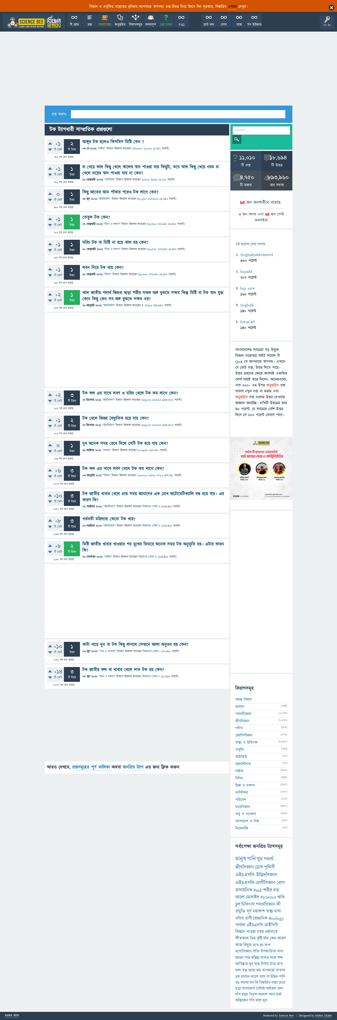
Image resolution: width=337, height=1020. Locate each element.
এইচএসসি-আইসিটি (262, 925)
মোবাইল (252, 897)
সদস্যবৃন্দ (150, 24)
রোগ (281, 882)
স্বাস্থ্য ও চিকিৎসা (246, 742)
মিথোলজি (241, 828)
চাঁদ (266, 938)
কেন (273, 938)
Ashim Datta (149, 180)
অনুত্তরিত (120, 24)
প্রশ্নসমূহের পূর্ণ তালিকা (92, 767)
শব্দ (280, 958)
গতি (251, 1000)
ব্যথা (280, 988)
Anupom (143, 450)
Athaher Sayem (142, 149)
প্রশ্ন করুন (166, 24)
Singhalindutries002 (256, 255)
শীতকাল (242, 938)
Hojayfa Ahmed (151, 400)
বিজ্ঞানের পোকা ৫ (151, 506)
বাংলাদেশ (248, 988)
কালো (254, 976)
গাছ (247, 958)
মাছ (257, 964)
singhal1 (247, 305)
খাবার (264, 958)
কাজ (238, 945)
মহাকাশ (259, 911)
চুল (237, 904)
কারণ (282, 938)
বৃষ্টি (259, 938)
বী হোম (74, 24)
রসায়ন (106, 450)
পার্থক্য (240, 925)
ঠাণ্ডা (273, 964)
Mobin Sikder (323, 1016)
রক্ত (276, 890)
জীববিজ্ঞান (104, 199)
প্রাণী (248, 918)
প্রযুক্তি (239, 749)
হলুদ (245, 994)
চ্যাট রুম (209, 24)
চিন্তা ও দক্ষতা (112, 224)
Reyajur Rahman (148, 199)
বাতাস (280, 970)
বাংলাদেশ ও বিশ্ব (247, 821)
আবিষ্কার (241, 964)
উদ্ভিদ (274, 976)
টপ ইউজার (254, 24)
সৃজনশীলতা (243, 764)
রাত (256, 945)
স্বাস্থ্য (269, 911)
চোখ (259, 867)
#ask (257, 890)
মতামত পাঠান (12, 1016)
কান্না (258, 1000)
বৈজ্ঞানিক (260, 918)
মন (252, 982)
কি (256, 982)
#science (268, 897)
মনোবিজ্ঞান (242, 807)
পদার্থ (269, 859)
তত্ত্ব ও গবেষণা (107, 651)
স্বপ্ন (244, 970)
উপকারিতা (268, 951)
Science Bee (286, 1016)
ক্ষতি (281, 897)
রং (261, 945)
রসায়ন (245, 976)
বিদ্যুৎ (247, 945)
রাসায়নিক (243, 890)
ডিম (253, 938)
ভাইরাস (271, 988)
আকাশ (263, 994)
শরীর (267, 890)
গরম (260, 932)
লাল (280, 951)
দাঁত (238, 994)
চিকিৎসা (248, 904)
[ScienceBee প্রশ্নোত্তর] (33, 21)
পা (267, 976)
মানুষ (240, 859)
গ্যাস (262, 976)
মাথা (277, 911)
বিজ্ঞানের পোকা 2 (152, 651)
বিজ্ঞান (240, 932)
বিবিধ (107, 274)
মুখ (265, 1000)
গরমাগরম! (105, 24)
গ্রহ (237, 976)
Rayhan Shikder (157, 224)
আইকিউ (241, 757)
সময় (272, 994)
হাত (280, 964)
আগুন (239, 958)
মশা (238, 970)
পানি (251, 859)
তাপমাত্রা (268, 970)
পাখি (282, 976)
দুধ (251, 964)
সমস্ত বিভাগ (243, 699)
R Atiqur (147, 305)
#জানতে (271, 932)
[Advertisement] (168, 68)
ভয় (258, 970)
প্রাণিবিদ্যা (109, 180)
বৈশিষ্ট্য (260, 988)
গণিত (239, 728)
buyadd (246, 271)
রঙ (237, 982)
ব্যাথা (251, 970)
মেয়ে (282, 982)
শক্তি (256, 951)
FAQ (181, 24)
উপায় (265, 964)
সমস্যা (245, 982)
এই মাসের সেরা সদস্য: (250, 244)
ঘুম (260, 859)
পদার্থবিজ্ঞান (243, 714)
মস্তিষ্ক (255, 958)
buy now (247, 288)
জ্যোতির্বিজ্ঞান (243, 735)
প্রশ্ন (90, 24)
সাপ (267, 945)
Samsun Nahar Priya (150, 475)
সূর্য (249, 911)
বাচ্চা (274, 982)
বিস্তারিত (264, 982)
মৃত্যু (238, 988)
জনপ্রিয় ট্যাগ (134, 767)
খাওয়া (251, 932)
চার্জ (278, 994)
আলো (240, 897)
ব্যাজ (239, 24)
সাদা (273, 958)
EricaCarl (247, 322)
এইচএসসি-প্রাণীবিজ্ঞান (255, 882)
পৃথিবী (269, 867)
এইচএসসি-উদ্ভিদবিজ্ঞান (256, 874)
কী (278, 904)
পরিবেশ (240, 799)
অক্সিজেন (241, 1000)
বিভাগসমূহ (135, 24)
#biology (276, 918)
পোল (224, 24)
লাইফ (101, 149)
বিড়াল (253, 994)
